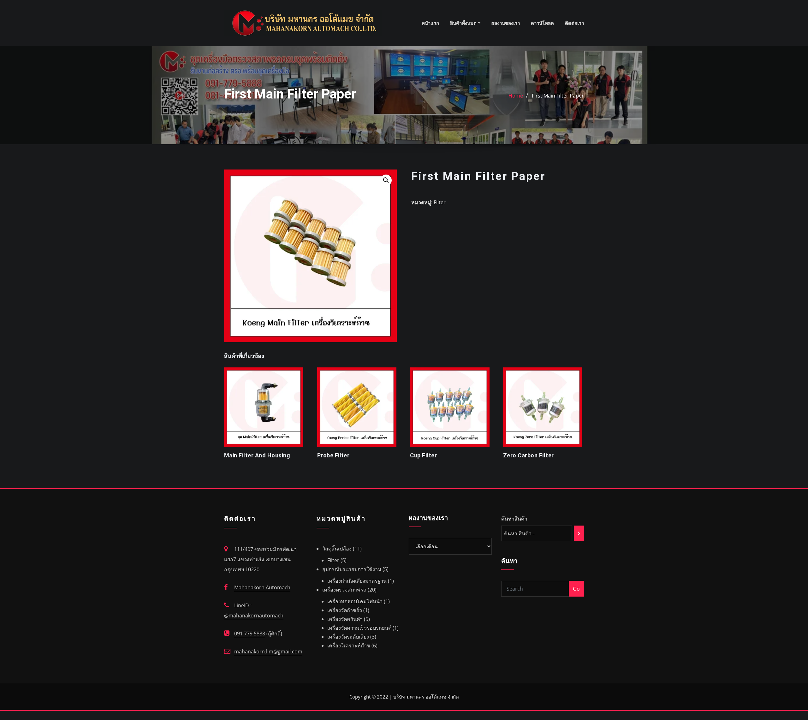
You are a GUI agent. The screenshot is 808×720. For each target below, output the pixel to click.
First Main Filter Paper (558, 95)
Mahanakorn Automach (262, 587)
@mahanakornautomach (253, 615)
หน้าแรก (430, 23)
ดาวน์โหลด (542, 23)
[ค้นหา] (579, 533)
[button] (386, 180)
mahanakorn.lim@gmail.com (268, 651)
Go (576, 588)
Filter (440, 202)
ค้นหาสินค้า (514, 518)
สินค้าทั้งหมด (464, 23)
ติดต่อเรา (574, 23)
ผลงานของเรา (505, 23)
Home (515, 95)
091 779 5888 (249, 633)
